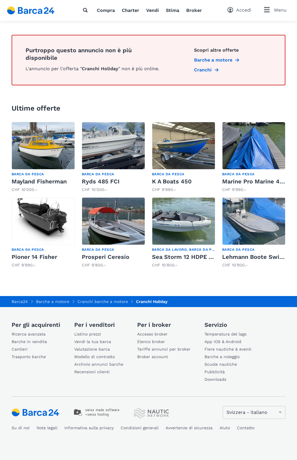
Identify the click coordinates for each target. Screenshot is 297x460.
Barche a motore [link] (213, 60)
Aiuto (225, 427)
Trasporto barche (29, 356)
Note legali (47, 427)
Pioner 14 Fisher (34, 256)
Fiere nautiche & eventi (227, 349)
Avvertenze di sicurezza (189, 427)
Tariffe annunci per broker (164, 349)
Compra (106, 10)
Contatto (245, 427)
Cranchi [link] (203, 70)
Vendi (152, 10)
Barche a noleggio (222, 356)
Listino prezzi (87, 334)
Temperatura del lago (225, 334)
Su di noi (21, 427)
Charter (130, 10)
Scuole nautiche (220, 364)
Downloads (215, 379)
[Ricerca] (86, 10)
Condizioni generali (140, 427)
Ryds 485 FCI (100, 181)
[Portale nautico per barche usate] (35, 10)
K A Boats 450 (172, 181)
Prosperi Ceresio (105, 256)
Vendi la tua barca (92, 341)
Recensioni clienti (92, 371)
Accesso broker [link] (152, 334)
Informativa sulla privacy (89, 427)
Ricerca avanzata (29, 334)
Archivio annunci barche (98, 364)
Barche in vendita (29, 341)
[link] (43, 157)
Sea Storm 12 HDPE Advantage (195, 256)
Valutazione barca (92, 349)
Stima (172, 10)
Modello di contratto (94, 356)
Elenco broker (151, 341)
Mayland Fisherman (39, 181)
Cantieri (20, 349)
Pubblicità (214, 371)
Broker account (152, 356)
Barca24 (20, 301)
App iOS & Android (222, 341)
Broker (194, 10)
